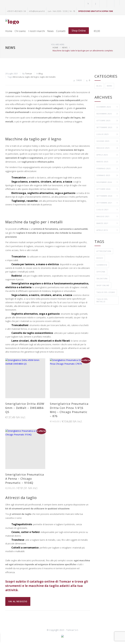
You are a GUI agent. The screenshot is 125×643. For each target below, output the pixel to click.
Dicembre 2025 (107, 107)
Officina (100, 272)
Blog (41, 73)
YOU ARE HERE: (58, 44)
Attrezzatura (18, 77)
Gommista (101, 265)
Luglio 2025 (107, 134)
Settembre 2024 (107, 196)
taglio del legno (32, 77)
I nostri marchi (36, 31)
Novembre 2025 (107, 113)
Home (8, 31)
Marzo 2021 (107, 223)
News (50, 31)
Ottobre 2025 (107, 120)
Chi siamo (20, 31)
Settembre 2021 (107, 203)
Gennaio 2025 (107, 175)
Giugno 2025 (107, 141)
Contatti (60, 31)
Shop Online (79, 30)
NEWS (10, 47)
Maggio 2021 (107, 216)
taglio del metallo (48, 77)
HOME (55, 47)
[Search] (117, 2)
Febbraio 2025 (107, 168)
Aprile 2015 (107, 230)
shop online (102, 285)
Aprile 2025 (107, 155)
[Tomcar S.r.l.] (12, 21)
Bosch (99, 258)
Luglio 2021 (107, 209)
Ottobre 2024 (107, 189)
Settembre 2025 (107, 127)
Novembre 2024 (107, 182)
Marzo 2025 (107, 161)
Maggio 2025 (107, 148)
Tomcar (28, 73)
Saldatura (101, 278)
